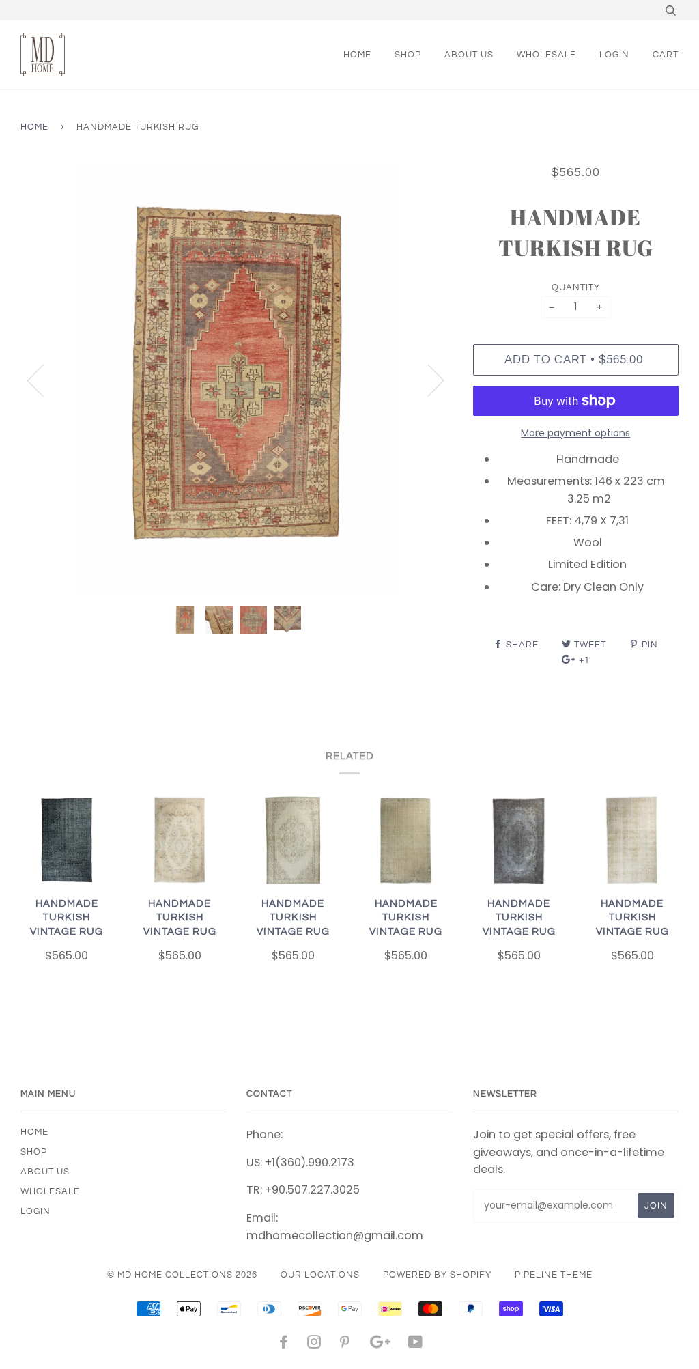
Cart (666, 54)
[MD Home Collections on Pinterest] (345, 1344)
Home (34, 127)
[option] (236, 380)
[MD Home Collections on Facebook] (283, 1344)
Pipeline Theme (554, 1275)
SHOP (408, 54)
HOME (357, 54)
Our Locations (320, 1275)
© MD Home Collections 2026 (182, 1275)
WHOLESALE (546, 54)
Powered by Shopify (437, 1275)
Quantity (576, 287)
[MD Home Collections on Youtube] (415, 1344)
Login (614, 54)
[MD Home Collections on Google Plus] (380, 1344)
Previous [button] (43, 379)
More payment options (575, 433)
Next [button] (428, 379)
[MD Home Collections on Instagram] (314, 1344)
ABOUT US (469, 54)
